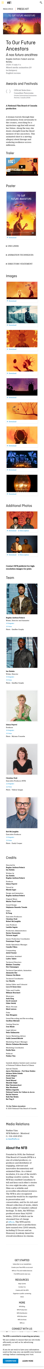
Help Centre (22, 1284)
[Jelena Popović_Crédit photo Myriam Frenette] (22, 706)
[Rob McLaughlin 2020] (22, 812)
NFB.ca (22, 1323)
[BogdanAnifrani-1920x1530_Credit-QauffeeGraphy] (22, 599)
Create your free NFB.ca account (22, 1267)
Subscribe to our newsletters (22, 1264)
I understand (10, 1361)
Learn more (27, 1361)
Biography (10, 623)
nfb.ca (11, 1222)
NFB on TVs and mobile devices (22, 1271)
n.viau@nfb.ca (12, 1139)
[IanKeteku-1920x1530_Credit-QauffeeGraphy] (22, 652)
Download (11, 237)
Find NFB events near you (22, 1274)
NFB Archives (22, 1320)
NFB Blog (22, 1307)
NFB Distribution (22, 1313)
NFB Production (22, 1310)
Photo (9, 627)
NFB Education (22, 1316)
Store (22, 1297)
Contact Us (22, 1287)
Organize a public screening (22, 1294)
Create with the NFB (22, 1290)
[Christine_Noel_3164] (22, 759)
